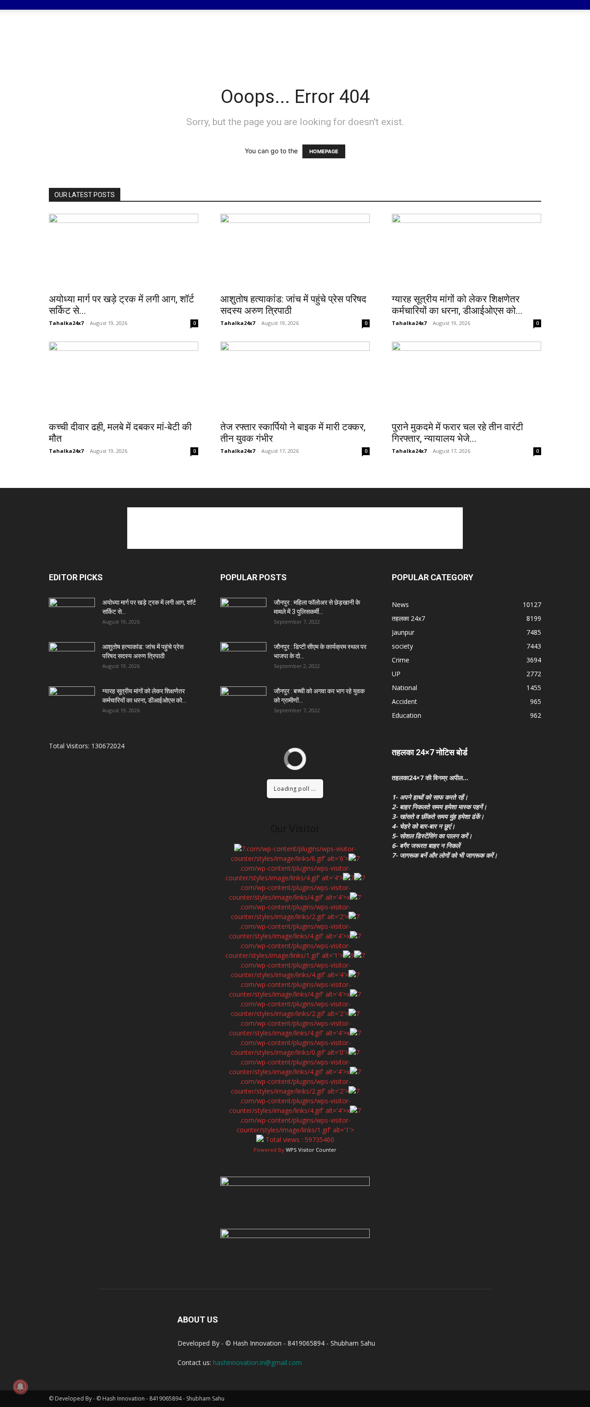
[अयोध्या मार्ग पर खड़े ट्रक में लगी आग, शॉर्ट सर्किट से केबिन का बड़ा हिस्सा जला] (123, 251)
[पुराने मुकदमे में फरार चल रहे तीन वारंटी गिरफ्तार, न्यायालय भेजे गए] (466, 378)
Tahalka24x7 (66, 322)
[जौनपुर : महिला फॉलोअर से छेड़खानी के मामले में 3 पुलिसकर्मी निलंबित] (243, 614)
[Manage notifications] (20, 1386)
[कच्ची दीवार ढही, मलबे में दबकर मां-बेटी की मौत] (123, 378)
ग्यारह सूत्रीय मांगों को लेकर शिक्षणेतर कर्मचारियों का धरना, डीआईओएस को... (457, 305)
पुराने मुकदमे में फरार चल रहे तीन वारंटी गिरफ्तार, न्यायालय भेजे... (457, 432)
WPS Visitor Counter (311, 1149)
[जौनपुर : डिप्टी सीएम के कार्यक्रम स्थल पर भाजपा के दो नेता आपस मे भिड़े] (243, 658)
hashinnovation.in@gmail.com (257, 1362)
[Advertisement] (373, 41)
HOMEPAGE (323, 151)
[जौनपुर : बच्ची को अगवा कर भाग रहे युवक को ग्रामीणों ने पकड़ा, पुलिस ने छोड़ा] (243, 702)
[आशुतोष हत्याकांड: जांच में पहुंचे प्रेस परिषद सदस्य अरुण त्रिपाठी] (295, 251)
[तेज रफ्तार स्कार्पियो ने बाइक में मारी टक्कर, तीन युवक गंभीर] (295, 378)
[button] (530, 11)
